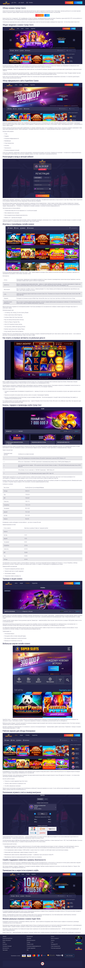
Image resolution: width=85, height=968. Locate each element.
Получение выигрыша (56, 948)
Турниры (30, 2)
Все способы (69, 955)
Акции (22, 2)
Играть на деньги (55, 938)
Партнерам (5, 950)
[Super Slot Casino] (6, 3)
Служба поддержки (31, 948)
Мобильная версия (31, 940)
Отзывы (28, 942)
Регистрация (69, 2)
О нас (52, 942)
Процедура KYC (54, 944)
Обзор (4, 942)
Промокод (29, 938)
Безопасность (6, 948)
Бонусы (52, 936)
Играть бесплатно (7, 940)
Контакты (5, 944)
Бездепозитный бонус (7, 938)
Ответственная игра (55, 946)
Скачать (53, 940)
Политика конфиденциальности (34, 946)
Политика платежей (7, 946)
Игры (15, 2)
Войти (78, 2)
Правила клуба (30, 944)
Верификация (30, 936)
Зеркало (4, 936)
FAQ (27, 950)
